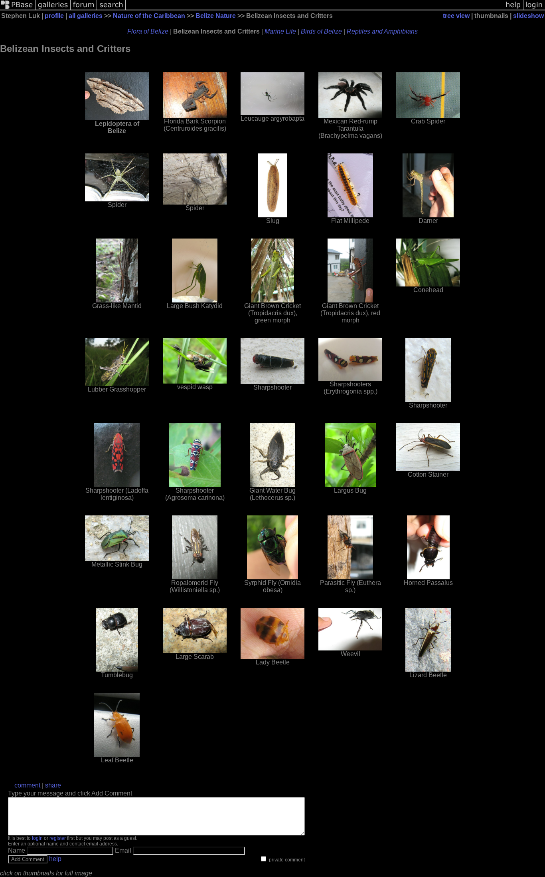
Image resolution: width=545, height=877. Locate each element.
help (55, 858)
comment (27, 785)
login (37, 838)
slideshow (528, 15)
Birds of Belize (321, 31)
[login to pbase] (534, 9)
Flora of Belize (147, 31)
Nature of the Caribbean (149, 15)
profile (54, 15)
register (57, 838)
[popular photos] (314, 9)
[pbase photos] (18, 9)
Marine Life (280, 31)
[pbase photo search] (111, 9)
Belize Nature (215, 15)
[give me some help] (513, 9)
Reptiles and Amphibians (382, 31)
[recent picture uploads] (53, 9)
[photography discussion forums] (84, 9)
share (53, 785)
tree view (456, 15)
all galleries (86, 15)
